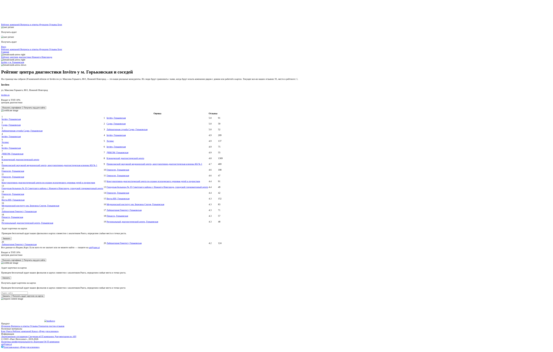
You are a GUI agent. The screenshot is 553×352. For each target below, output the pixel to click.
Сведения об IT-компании (41, 336)
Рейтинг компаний (10, 24)
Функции (44, 24)
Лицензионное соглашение (14, 336)
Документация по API (65, 336)
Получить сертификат (11, 108)
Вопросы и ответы (29, 24)
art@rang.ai (6, 344)
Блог (60, 24)
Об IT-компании (51, 341)
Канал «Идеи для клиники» (45, 331)
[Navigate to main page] (22, 22)
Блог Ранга (7, 331)
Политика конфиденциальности (17, 341)
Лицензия (38, 341)
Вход (3, 47)
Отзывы (53, 24)
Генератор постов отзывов (51, 326)
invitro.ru (5, 95)
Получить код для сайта (34, 108)
